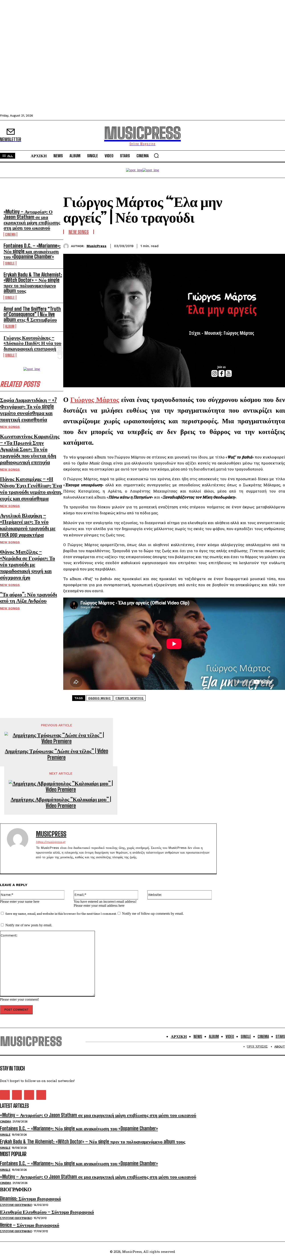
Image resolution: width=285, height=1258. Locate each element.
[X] (245, 245)
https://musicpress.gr (50, 842)
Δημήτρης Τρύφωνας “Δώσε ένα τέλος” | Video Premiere (56, 754)
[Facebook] (229, 245)
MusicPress (96, 246)
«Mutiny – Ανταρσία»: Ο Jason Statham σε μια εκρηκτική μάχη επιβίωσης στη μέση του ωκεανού (32, 220)
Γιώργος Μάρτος (130, 698)
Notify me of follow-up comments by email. (153, 913)
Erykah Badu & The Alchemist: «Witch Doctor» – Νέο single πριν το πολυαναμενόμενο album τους (33, 283)
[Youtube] (61, 864)
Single (10, 263)
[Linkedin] (261, 245)
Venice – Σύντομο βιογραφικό (29, 1225)
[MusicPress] (67, 246)
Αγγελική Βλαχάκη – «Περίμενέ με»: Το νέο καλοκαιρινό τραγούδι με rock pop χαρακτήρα (27, 525)
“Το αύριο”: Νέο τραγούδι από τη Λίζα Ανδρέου (28, 597)
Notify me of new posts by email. (28, 925)
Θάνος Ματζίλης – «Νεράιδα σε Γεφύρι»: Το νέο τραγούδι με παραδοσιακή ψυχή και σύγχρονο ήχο (27, 564)
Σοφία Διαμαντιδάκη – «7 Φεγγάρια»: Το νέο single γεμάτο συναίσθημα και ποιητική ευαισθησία (28, 409)
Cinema (10, 234)
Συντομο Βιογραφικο (16, 1205)
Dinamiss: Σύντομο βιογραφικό (30, 1198)
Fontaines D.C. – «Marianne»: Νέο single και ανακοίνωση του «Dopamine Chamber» (32, 251)
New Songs (10, 426)
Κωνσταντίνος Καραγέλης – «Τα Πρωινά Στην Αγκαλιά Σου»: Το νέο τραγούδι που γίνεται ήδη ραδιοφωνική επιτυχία (29, 449)
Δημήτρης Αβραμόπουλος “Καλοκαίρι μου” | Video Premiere (61, 802)
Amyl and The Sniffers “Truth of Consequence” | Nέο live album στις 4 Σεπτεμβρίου (32, 314)
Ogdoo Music (99, 698)
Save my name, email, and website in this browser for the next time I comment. (61, 914)
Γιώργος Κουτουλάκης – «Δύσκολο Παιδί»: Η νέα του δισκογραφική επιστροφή (32, 343)
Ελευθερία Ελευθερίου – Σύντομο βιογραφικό (47, 1212)
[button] (156, 155)
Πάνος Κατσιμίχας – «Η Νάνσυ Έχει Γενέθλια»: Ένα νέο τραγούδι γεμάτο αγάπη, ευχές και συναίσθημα (31, 488)
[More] (277, 245)
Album (9, 326)
